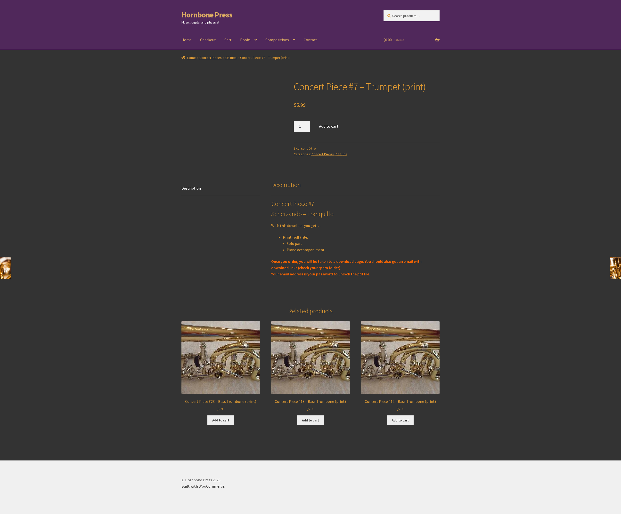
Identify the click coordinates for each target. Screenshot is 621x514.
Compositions (277, 39)
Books (245, 39)
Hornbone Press (206, 15)
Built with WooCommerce (202, 486)
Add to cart (328, 126)
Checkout (208, 39)
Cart (228, 39)
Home (186, 39)
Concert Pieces (210, 57)
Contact (310, 39)
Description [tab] (191, 188)
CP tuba (231, 57)
